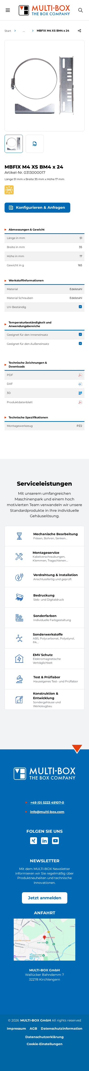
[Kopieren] (79, 31)
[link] (33, 840)
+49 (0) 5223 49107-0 (47, 802)
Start (8, 30)
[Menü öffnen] (8, 10)
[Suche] (81, 10)
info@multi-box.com (47, 812)
